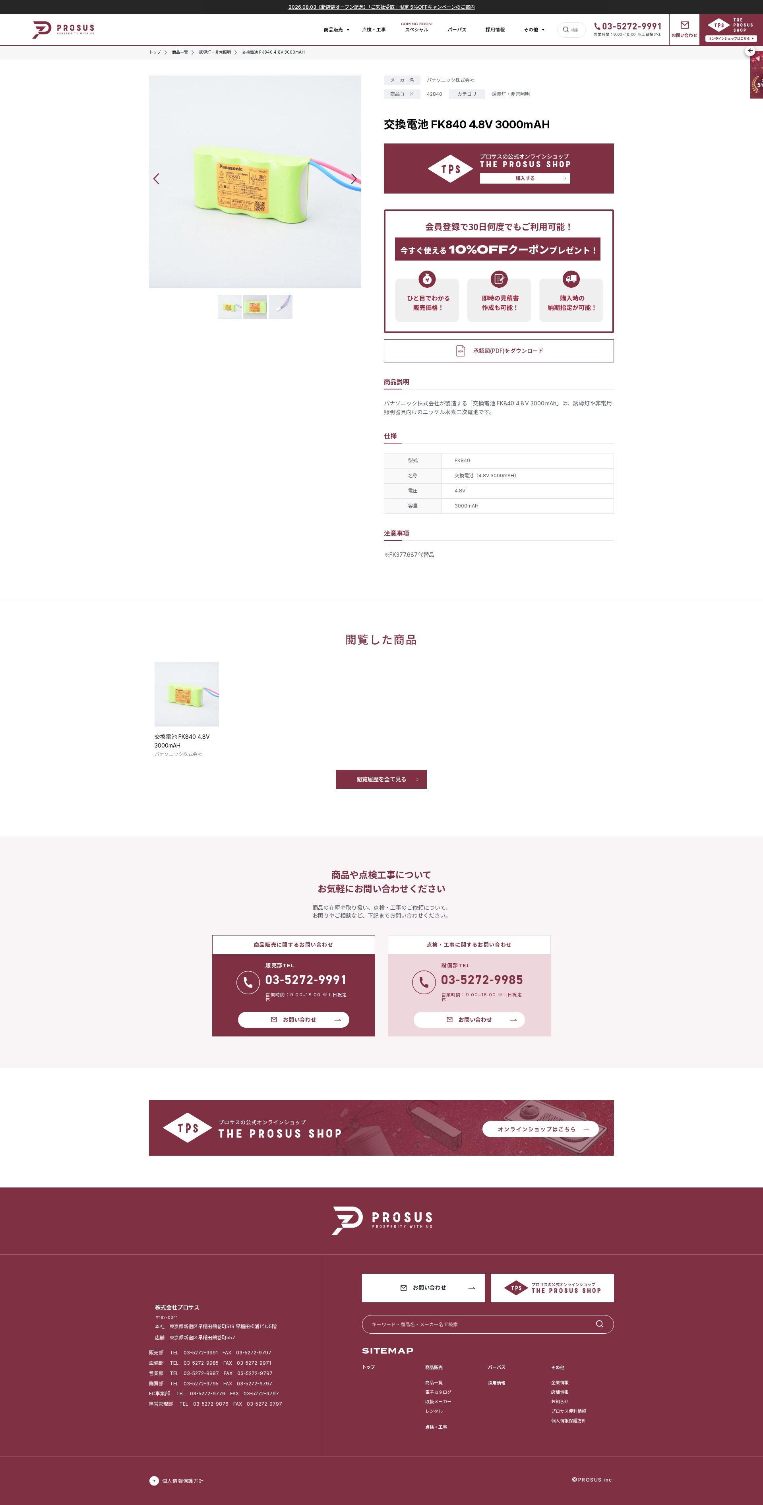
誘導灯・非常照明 (511, 94)
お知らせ (560, 1401)
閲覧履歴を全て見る (381, 779)
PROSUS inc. (596, 1480)
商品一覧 (434, 1382)
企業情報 (560, 1382)
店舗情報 (560, 1392)
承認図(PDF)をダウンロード (508, 350)
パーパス (457, 30)
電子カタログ (438, 1392)
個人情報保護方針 (568, 1421)
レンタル (434, 1411)
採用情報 (495, 30)
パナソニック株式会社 (450, 80)
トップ (368, 1367)
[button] (156, 178)
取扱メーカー (438, 1401)
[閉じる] (750, 51)
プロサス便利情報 (568, 1411)
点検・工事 (374, 30)
